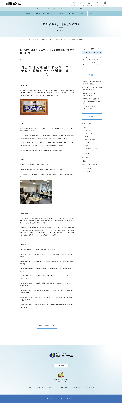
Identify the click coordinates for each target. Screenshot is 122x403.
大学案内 (92, 117)
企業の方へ (55, 9)
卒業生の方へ (39, 9)
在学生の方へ (74, 9)
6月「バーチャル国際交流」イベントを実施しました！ (92, 108)
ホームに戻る (86, 172)
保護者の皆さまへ (89, 133)
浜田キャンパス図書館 (90, 139)
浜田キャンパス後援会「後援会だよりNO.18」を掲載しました (92, 83)
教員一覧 (87, 154)
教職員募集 (40, 388)
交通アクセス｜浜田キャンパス (92, 151)
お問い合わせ (64, 388)
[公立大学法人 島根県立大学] (13, 3)
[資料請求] (74, 3)
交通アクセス (52, 388)
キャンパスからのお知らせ (90, 164)
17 (86, 62)
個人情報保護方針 (91, 388)
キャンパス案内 (40, 13)
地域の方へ (47, 9)
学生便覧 (87, 142)
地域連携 (71, 13)
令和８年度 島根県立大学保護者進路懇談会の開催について (92, 88)
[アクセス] (97, 3)
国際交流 (61, 13)
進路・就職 (93, 13)
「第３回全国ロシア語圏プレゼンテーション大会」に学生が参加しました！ (92, 101)
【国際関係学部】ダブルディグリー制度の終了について (92, 94)
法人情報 (28, 388)
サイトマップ (77, 388)
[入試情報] (81, 3)
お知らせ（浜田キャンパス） (91, 148)
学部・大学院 (50, 13)
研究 (82, 13)
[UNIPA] (105, 3)
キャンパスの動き (87, 168)
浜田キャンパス (87, 127)
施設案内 (87, 145)
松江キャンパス (87, 161)
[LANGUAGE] (89, 3)
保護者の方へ (83, 9)
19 (92, 62)
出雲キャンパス (87, 157)
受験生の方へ (64, 9)
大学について (29, 13)
